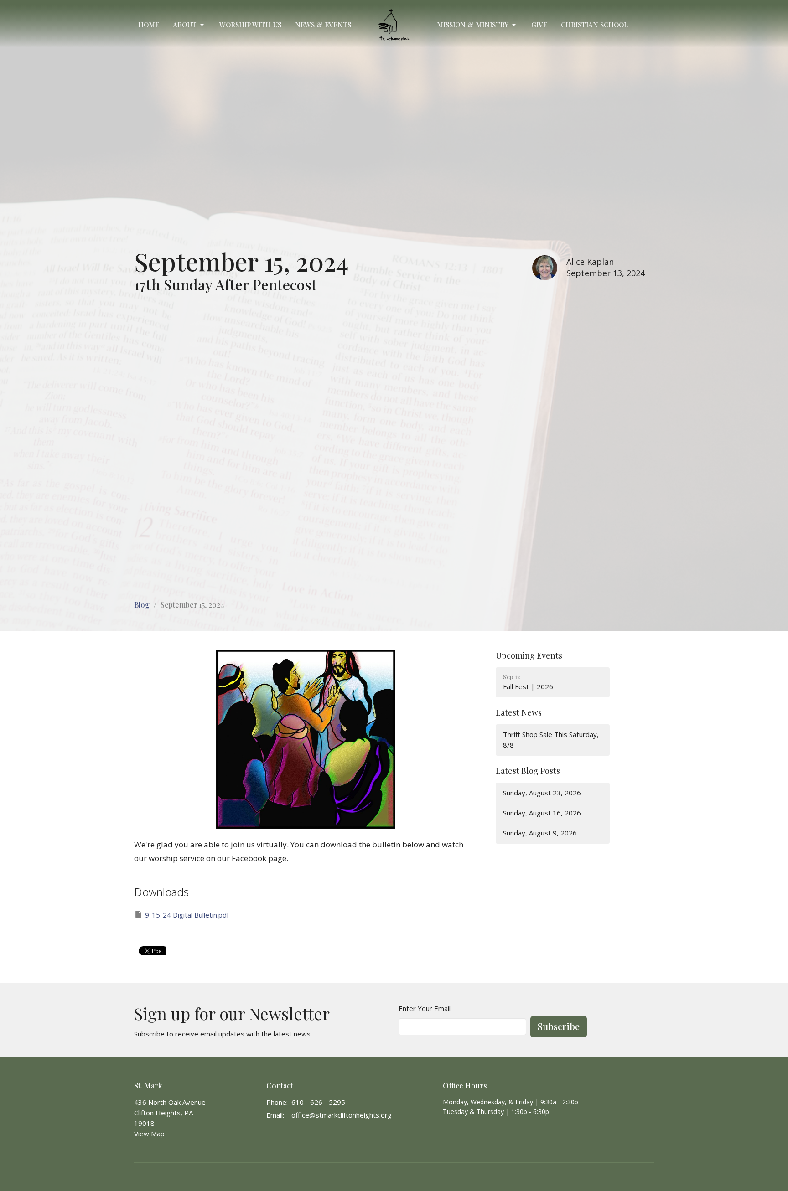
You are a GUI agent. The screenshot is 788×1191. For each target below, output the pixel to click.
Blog (142, 604)
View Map (149, 1133)
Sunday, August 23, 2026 (542, 792)
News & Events (323, 24)
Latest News (519, 712)
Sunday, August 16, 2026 (542, 812)
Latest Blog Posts (528, 770)
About (185, 24)
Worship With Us (250, 24)
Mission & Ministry (472, 24)
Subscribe (559, 1026)
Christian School (594, 24)
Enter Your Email (425, 1008)
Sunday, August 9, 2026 (540, 832)
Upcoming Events (529, 655)
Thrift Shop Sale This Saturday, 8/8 (551, 739)
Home (148, 24)
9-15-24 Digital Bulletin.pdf (187, 914)
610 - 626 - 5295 (318, 1102)
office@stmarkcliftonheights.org (341, 1114)
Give (539, 24)
